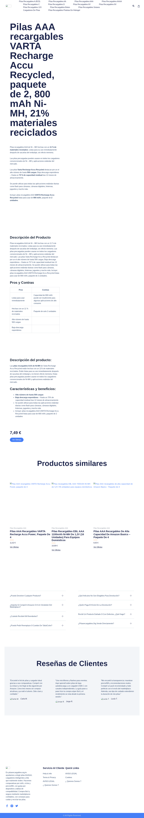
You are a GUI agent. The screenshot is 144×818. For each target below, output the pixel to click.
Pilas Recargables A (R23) (29, 1)
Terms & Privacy (49, 777)
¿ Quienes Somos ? (51, 785)
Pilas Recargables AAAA (112, 1)
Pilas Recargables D (56, 4)
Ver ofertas (16, 440)
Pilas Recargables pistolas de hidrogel (64, 10)
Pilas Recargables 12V (32, 7)
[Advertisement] (72, 732)
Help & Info (47, 774)
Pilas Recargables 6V (82, 4)
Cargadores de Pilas (31, 10)
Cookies (68, 777)
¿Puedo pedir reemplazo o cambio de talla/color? (31, 625)
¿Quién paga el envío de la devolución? (95, 605)
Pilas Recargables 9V (107, 4)
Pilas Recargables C (31, 4)
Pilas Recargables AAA (84, 1)
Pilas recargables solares (89, 7)
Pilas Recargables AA (57, 1)
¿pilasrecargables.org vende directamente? (96, 623)
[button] (133, 6)
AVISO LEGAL (49, 781)
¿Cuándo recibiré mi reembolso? (24, 616)
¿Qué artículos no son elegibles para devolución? (98, 596)
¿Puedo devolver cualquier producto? (25, 596)
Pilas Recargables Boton (60, 7)
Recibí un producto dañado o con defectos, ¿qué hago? (101, 614)
